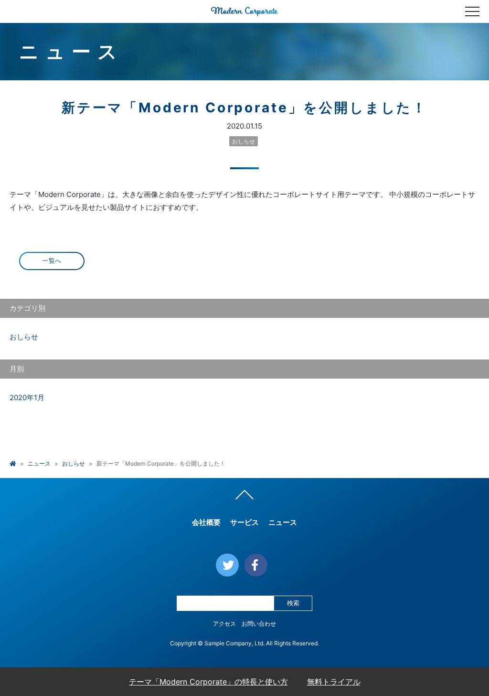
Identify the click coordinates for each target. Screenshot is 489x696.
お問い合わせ (259, 623)
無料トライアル (334, 681)
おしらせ (243, 141)
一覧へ (52, 260)
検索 (293, 603)
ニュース (39, 463)
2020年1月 (27, 397)
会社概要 (206, 522)
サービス (244, 522)
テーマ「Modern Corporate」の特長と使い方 (208, 681)
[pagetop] (244, 497)
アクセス (224, 623)
